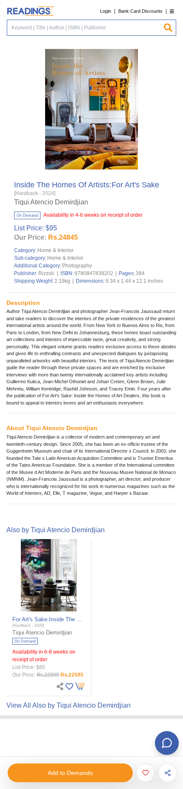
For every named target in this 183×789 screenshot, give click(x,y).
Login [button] (105, 11)
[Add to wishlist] (145, 772)
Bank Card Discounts (140, 11)
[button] (172, 11)
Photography (77, 266)
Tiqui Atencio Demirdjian (51, 202)
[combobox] (85, 28)
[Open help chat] (167, 743)
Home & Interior (55, 250)
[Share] (167, 772)
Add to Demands (70, 772)
